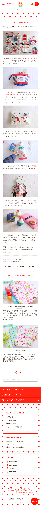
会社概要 (11, 499)
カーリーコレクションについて (15, 441)
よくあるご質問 (11, 420)
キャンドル (15, 235)
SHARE (10, 266)
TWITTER (12, 468)
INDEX (22, 372)
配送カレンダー (11, 423)
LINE (33, 266)
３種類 (34, 166)
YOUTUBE (12, 471)
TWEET (21, 266)
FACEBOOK (13, 461)
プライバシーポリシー (23, 499)
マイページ (14, 427)
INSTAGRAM (13, 465)
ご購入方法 (9, 417)
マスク (28, 200)
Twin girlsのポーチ (12, 95)
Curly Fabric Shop (17, 259)
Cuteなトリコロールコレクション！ (16, 27)
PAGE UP (35, 501)
